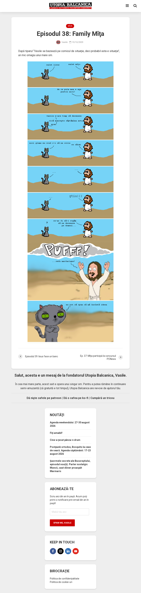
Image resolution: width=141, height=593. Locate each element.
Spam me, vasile (62, 523)
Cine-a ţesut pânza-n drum (65, 440)
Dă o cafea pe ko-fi (75, 398)
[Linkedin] (68, 551)
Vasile (64, 42)
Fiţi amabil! (56, 433)
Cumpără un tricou (102, 398)
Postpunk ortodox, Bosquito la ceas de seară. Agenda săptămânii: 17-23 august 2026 (70, 450)
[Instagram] (60, 551)
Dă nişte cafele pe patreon (44, 398)
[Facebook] (53, 551)
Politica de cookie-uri (61, 582)
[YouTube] (76, 551)
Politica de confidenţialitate (64, 578)
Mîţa (70, 26)
